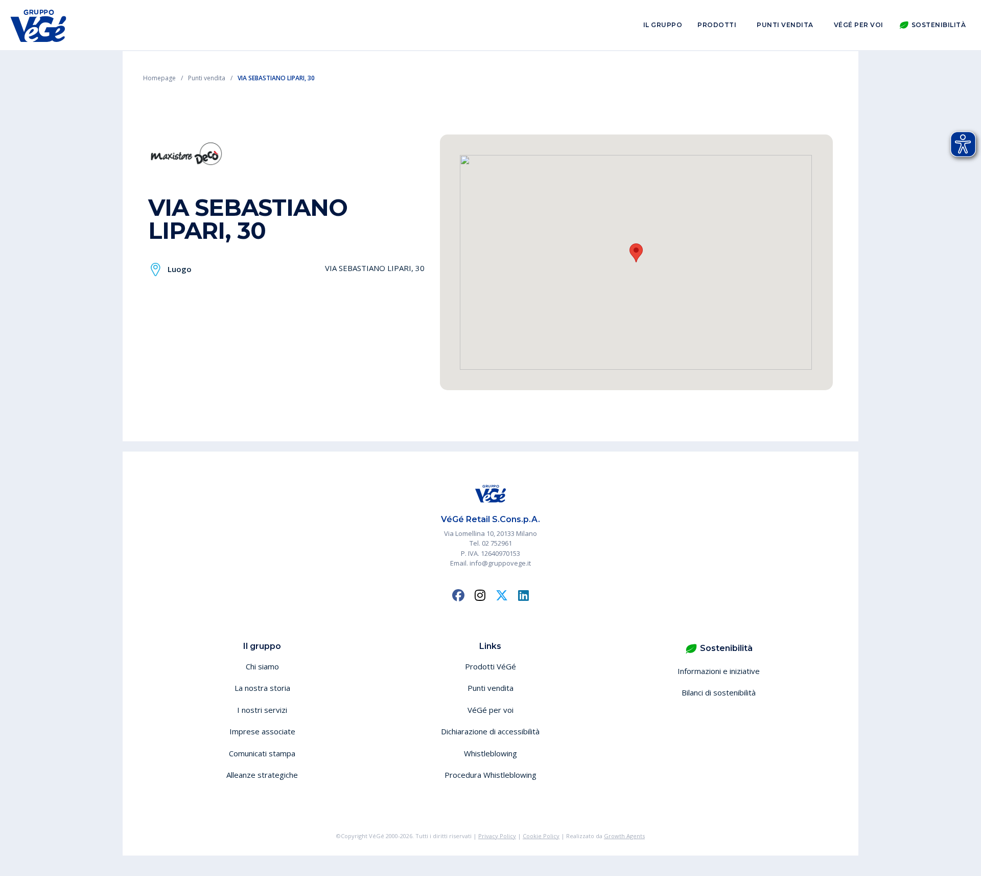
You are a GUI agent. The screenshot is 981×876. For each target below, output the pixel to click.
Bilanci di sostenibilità (719, 692)
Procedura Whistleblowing (490, 775)
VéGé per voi (858, 25)
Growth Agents (624, 836)
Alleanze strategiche (262, 775)
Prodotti (716, 25)
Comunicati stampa (262, 753)
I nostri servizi (262, 710)
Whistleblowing (490, 753)
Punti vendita (785, 25)
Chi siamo (262, 666)
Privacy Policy (497, 836)
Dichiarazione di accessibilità (490, 731)
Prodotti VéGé (490, 666)
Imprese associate (262, 731)
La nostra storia (262, 688)
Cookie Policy (541, 836)
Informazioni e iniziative (719, 671)
